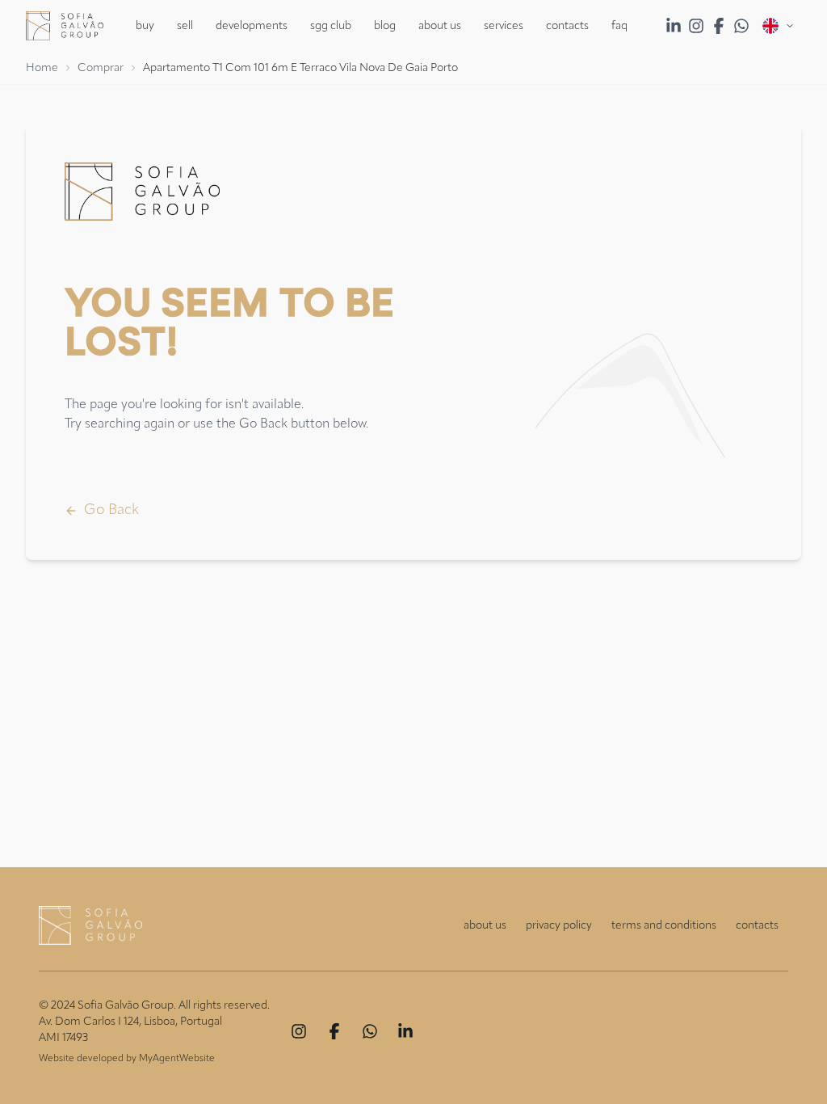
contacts (757, 925)
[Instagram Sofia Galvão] (696, 26)
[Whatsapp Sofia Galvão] (741, 26)
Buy (145, 26)
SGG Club (330, 26)
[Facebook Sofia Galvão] (719, 26)
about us (485, 925)
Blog (385, 26)
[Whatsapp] (370, 1031)
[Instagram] (299, 1031)
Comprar (101, 68)
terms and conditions (663, 925)
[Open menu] (778, 25)
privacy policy (559, 925)
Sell (185, 26)
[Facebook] (334, 1031)
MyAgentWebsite (177, 1059)
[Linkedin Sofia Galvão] (673, 26)
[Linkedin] (405, 1031)
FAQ (619, 26)
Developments (252, 26)
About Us (439, 26)
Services (503, 26)
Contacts (567, 26)
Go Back (111, 510)
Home (42, 68)
